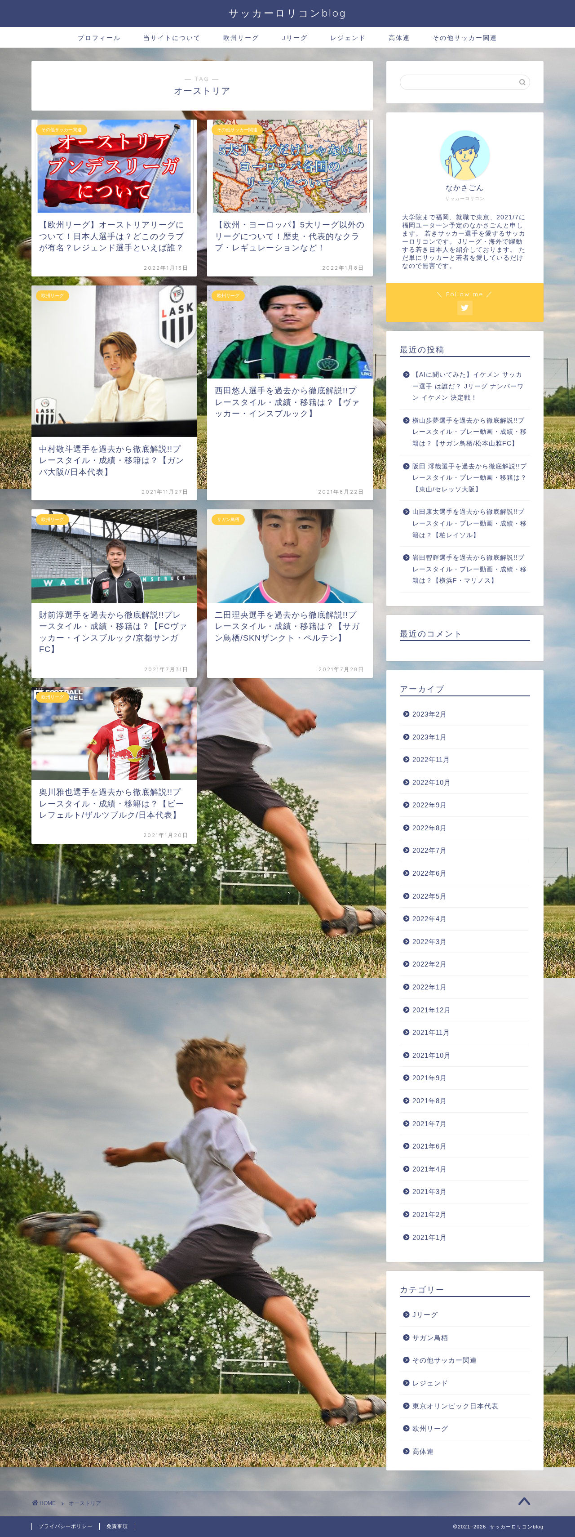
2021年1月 (429, 1237)
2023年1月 (429, 737)
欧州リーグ (241, 38)
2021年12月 (431, 1010)
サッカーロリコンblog (288, 13)
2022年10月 (431, 782)
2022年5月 (429, 896)
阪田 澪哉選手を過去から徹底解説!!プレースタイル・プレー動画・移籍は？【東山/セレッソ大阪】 (469, 478)
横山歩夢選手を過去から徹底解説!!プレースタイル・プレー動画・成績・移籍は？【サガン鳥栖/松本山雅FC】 (469, 432)
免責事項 (117, 1526)
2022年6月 (429, 873)
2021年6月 (429, 1146)
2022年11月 (431, 759)
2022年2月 (429, 964)
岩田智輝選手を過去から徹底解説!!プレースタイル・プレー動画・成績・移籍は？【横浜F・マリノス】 (469, 569)
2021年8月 (429, 1101)
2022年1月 (429, 987)
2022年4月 (429, 918)
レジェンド (348, 38)
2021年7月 (429, 1123)
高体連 (399, 38)
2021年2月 (429, 1214)
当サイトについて (172, 38)
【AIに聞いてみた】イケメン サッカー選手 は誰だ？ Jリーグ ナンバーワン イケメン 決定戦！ (468, 386)
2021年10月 (431, 1055)
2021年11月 (431, 1032)
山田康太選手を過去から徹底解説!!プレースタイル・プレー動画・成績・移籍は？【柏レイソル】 (469, 523)
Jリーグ (295, 38)
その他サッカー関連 (465, 38)
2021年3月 (429, 1191)
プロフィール (99, 38)
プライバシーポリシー (66, 1526)
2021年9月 (429, 1078)
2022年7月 (429, 850)
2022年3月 (429, 941)
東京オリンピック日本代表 (455, 1406)
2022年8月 (429, 828)
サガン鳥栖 (430, 1337)
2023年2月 (429, 714)
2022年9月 (429, 805)
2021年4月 (429, 1169)
